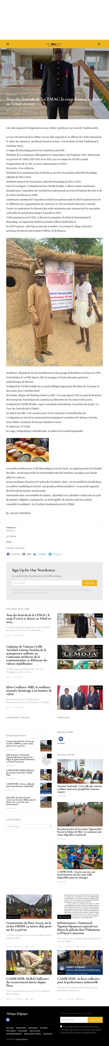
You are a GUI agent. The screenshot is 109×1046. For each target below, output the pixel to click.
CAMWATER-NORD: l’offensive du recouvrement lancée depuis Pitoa (20, 772)
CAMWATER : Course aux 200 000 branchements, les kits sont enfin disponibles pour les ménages (76, 874)
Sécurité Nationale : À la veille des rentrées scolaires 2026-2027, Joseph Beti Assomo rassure (79, 789)
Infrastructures (13, 917)
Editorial (33, 1028)
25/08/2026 (61, 839)
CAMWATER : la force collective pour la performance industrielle (20, 785)
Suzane (8, 542)
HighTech (47, 1034)
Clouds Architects (22, 1039)
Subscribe (89, 583)
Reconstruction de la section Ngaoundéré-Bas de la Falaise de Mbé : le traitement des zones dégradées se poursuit (79, 831)
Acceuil (10, 1028)
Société (10, 973)
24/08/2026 (61, 881)
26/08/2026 (61, 796)
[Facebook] (8, 1020)
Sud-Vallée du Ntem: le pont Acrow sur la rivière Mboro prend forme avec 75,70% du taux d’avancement (20, 801)
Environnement (14, 1034)
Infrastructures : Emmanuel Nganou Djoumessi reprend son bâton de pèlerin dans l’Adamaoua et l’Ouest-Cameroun (20, 758)
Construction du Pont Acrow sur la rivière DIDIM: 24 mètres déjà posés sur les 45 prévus (20, 743)
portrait (11, 94)
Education (35, 1031)
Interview (21, 1028)
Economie (23, 1031)
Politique (11, 1031)
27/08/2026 (10, 778)
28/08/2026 (10, 749)
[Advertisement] (54, 20)
